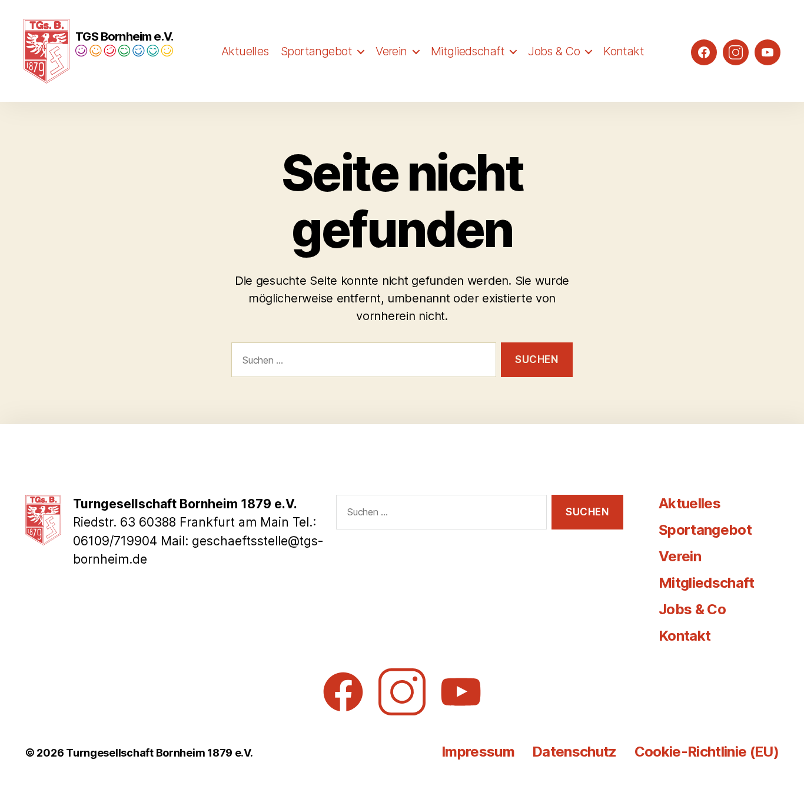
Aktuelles (245, 51)
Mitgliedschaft (467, 51)
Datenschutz (574, 751)
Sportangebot (316, 51)
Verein (391, 51)
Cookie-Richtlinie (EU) (706, 751)
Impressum (477, 751)
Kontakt (623, 51)
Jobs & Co (554, 51)
